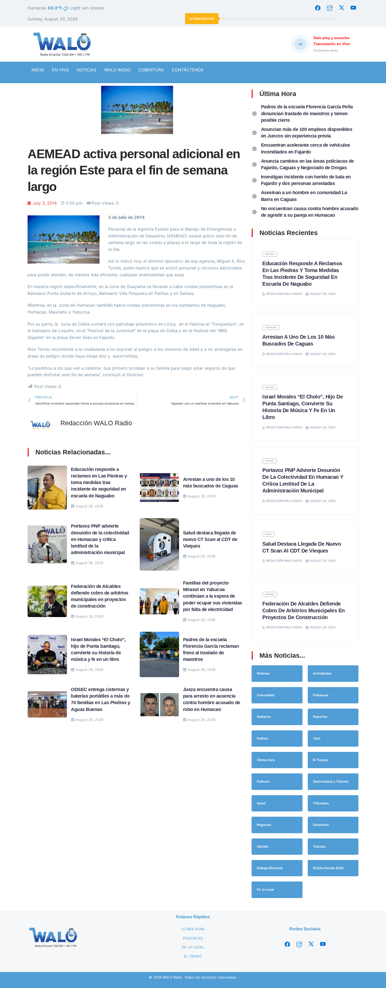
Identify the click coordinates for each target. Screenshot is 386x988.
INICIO (38, 69)
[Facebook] (318, 8)
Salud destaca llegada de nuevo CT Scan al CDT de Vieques (210, 539)
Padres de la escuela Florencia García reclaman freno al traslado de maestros (278, 18)
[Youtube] (353, 8)
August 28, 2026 (89, 506)
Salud (268, 534)
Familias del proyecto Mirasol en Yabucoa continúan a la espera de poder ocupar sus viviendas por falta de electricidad (212, 596)
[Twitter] (341, 8)
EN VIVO (60, 69)
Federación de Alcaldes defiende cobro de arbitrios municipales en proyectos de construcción (303, 610)
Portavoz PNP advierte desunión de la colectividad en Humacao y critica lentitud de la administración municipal (100, 539)
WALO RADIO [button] (117, 69)
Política (269, 461)
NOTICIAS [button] (86, 69)
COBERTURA (151, 69)
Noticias (269, 254)
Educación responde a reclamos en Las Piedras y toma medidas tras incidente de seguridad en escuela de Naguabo (99, 482)
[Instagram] (329, 8)
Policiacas (271, 327)
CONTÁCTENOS (188, 69)
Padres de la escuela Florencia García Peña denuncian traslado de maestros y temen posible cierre (307, 113)
